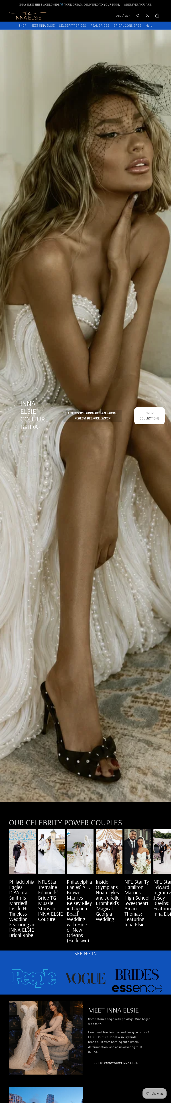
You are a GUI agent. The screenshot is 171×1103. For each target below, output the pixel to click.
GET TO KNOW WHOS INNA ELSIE (116, 1063)
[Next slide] (157, 886)
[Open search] (138, 15)
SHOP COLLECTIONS (149, 415)
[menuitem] (149, 25)
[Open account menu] (147, 15)
